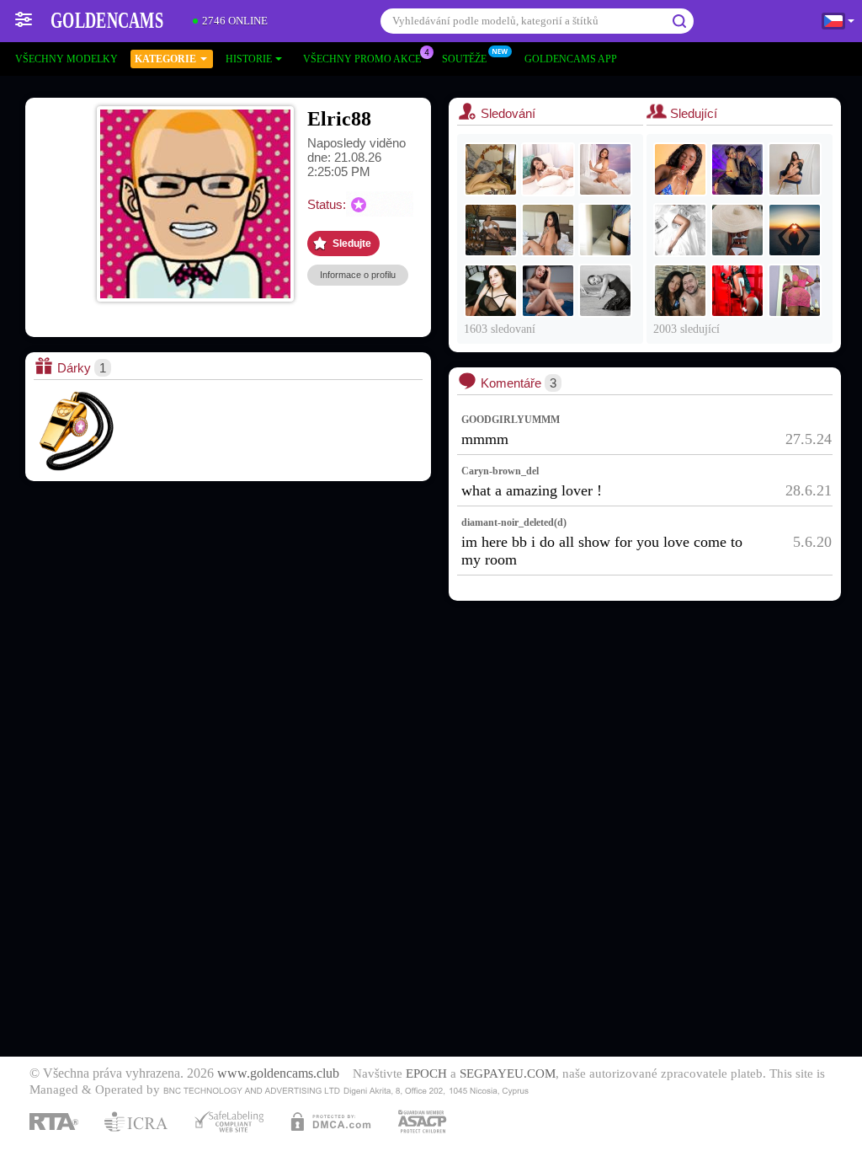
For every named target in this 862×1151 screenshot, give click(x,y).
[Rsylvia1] (737, 230)
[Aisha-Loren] (737, 291)
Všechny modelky (66, 59)
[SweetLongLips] (491, 291)
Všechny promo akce (362, 59)
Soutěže (464, 59)
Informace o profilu (358, 275)
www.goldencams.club (278, 1073)
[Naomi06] (680, 230)
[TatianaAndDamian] (737, 169)
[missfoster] (795, 291)
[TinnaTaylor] (680, 169)
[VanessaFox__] (548, 230)
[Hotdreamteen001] (795, 230)
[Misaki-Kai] (795, 169)
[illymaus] (491, 230)
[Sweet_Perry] (605, 291)
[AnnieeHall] (548, 169)
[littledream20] (548, 291)
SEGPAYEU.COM (508, 1073)
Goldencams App (570, 59)
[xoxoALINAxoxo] (605, 230)
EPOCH (426, 1073)
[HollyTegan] (605, 169)
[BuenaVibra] (680, 291)
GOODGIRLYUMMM (510, 420)
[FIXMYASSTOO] (491, 169)
